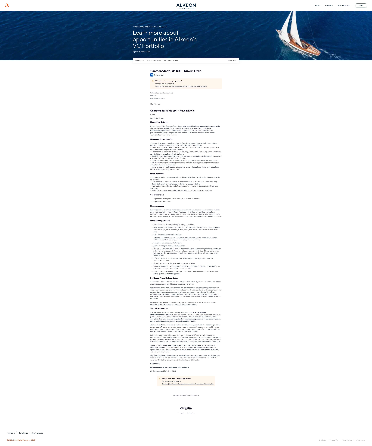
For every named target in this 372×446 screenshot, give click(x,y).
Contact (329, 5)
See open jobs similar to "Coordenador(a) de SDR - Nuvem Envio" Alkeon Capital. (181, 86)
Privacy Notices (347, 440)
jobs (139, 60)
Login (361, 5)
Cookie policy (190, 413)
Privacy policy (181, 413)
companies (154, 60)
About (317, 5)
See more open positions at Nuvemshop (186, 395)
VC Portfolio (344, 5)
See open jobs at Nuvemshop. (165, 83)
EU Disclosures (360, 440)
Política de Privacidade (188, 304)
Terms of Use (334, 440)
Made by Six (322, 440)
